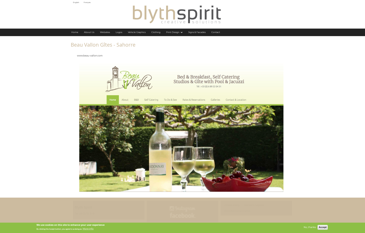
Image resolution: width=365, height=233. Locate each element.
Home (74, 32)
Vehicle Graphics (137, 32)
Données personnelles (237, 211)
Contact (215, 32)
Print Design (173, 32)
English (76, 2)
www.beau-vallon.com (90, 55)
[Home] (176, 14)
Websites (105, 32)
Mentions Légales (254, 205)
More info (88, 228)
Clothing (155, 32)
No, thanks (310, 227)
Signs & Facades (197, 32)
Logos (119, 32)
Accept (323, 227)
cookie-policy (232, 205)
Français (87, 2)
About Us (89, 32)
